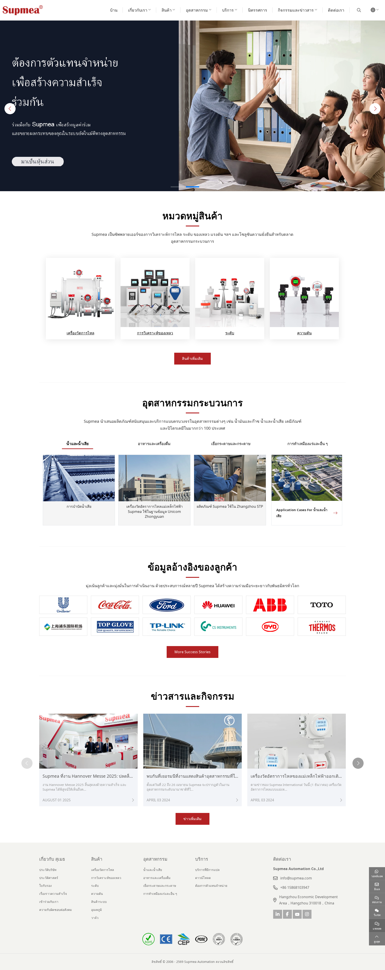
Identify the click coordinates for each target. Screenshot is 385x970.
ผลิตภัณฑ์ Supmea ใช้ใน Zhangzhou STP (230, 506)
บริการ (228, 10)
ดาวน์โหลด (203, 878)
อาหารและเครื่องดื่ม (154, 443)
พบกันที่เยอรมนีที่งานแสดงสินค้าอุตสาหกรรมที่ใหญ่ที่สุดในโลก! (205, 776)
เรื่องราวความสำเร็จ (53, 893)
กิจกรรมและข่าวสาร (296, 10)
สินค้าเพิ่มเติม (192, 358)
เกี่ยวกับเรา (137, 10)
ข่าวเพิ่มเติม (192, 818)
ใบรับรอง (45, 885)
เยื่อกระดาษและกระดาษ (230, 443)
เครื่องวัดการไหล (80, 333)
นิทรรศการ (257, 10)
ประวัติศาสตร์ (48, 878)
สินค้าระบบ (99, 902)
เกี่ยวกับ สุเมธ (52, 859)
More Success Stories (192, 651)
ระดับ (229, 333)
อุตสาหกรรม (197, 10)
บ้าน (113, 10)
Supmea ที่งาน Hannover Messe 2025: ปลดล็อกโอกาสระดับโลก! (104, 776)
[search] (358, 10)
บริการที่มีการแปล (207, 870)
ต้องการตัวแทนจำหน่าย (211, 885)
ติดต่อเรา (336, 10)
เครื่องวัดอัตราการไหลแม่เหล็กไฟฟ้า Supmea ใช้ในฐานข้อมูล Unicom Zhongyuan (154, 511)
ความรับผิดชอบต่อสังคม (55, 910)
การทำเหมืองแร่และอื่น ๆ (307, 443)
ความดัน (304, 333)
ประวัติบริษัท (47, 870)
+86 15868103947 (294, 887)
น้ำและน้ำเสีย (77, 443)
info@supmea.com (296, 878)
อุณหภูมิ (96, 910)
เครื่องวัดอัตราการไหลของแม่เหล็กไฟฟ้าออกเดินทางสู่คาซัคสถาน (312, 776)
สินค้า (167, 10)
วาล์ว (94, 918)
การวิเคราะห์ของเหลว (155, 333)
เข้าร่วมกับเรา (48, 902)
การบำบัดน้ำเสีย (79, 506)
